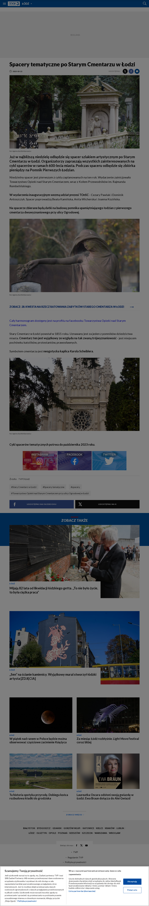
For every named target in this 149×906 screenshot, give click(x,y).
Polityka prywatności (27, 901)
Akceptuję (132, 881)
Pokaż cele (132, 890)
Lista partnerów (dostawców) (82, 891)
